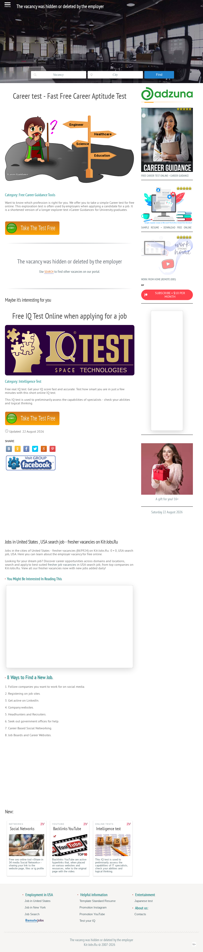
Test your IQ (87, 920)
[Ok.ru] (18, 449)
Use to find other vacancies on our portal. (69, 272)
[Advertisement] (69, 502)
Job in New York (35, 907)
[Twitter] (35, 449)
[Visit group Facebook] (31, 463)
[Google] (44, 449)
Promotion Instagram (93, 907)
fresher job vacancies (62, 564)
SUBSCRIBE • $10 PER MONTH (170, 294)
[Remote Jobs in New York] (34, 921)
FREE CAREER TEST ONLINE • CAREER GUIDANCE (165, 175)
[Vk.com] (9, 449)
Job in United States (38, 901)
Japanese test (143, 901)
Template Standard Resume (97, 901)
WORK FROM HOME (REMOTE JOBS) (158, 279)
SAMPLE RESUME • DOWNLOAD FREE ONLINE (166, 227)
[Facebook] (26, 449)
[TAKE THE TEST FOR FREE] (32, 234)
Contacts (140, 914)
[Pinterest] (53, 449)
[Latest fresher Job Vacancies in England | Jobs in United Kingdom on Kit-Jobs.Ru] (167, 99)
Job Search (32, 914)
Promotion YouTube (92, 914)
